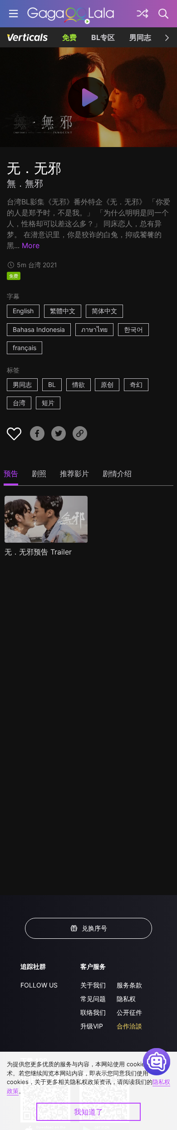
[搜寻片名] (164, 13)
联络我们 (93, 1012)
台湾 (19, 403)
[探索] (142, 13)
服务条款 (129, 985)
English (23, 311)
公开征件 (129, 1012)
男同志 (140, 37)
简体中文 (104, 311)
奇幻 (136, 384)
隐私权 (126, 999)
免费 (69, 37)
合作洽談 (129, 1026)
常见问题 (93, 999)
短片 (48, 403)
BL (52, 384)
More (30, 245)
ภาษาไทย (94, 329)
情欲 (78, 384)
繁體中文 (62, 311)
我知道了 (88, 1111)
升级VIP (91, 1026)
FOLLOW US (39, 985)
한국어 (133, 329)
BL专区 (103, 37)
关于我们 (93, 985)
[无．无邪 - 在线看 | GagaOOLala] (70, 13)
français (24, 347)
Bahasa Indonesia (39, 329)
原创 (107, 384)
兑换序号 (94, 928)
